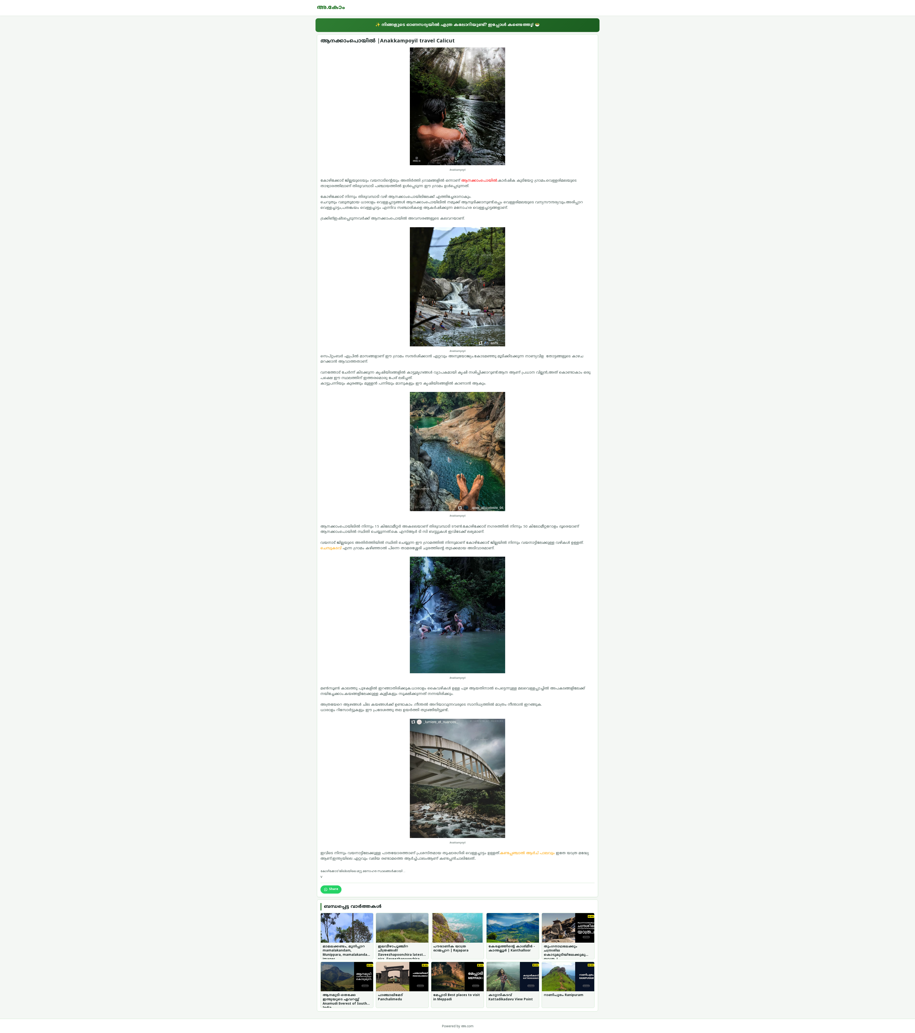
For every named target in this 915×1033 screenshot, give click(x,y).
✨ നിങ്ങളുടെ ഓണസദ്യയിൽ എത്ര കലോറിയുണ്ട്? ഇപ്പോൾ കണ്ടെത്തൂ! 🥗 (457, 24)
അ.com (467, 1026)
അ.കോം (331, 7)
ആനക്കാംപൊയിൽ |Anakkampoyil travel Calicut (387, 41)
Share (333, 889)
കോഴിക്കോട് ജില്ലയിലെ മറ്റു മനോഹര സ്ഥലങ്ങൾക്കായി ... (362, 871)
